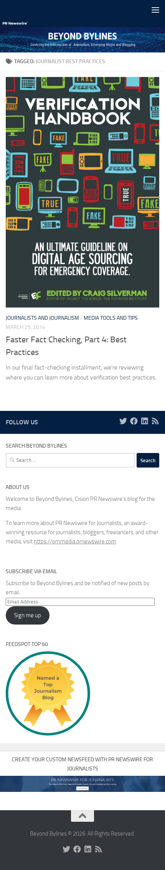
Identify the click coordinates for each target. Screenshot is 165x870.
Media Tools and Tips (111, 318)
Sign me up (27, 615)
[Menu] (155, 9)
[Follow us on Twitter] (123, 421)
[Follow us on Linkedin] (144, 421)
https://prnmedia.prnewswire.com (75, 541)
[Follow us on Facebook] (134, 421)
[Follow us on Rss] (155, 421)
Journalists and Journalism (42, 318)
